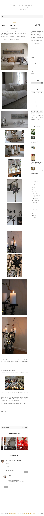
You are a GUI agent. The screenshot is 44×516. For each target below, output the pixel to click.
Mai (34, 204)
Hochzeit (32, 103)
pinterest (32, 73)
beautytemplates (12, 513)
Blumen (37, 94)
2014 (33, 213)
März (34, 206)
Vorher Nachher (34, 115)
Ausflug (37, 92)
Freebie (38, 98)
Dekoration (33, 98)
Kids (32, 107)
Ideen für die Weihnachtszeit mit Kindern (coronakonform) (37, 163)
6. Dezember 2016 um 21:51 (10, 461)
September (35, 200)
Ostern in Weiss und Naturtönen (7, 448)
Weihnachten (40, 115)
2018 (33, 187)
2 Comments (3, 424)
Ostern (41, 109)
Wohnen (41, 117)
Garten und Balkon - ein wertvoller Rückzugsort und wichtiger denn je (36, 141)
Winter (37, 117)
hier (15, 38)
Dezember (35, 193)
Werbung (32, 117)
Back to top (39, 513)
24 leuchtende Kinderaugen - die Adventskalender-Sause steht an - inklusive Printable (37, 172)
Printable (33, 111)
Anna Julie (38, 28)
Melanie (42, 28)
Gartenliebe (38, 129)
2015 (33, 211)
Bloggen (32, 94)
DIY (40, 96)
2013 (33, 215)
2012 (33, 217)
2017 (33, 189)
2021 (33, 184)
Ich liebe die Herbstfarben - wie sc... (21, 448)
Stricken (37, 113)
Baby (41, 92)
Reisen (37, 111)
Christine (14, 22)
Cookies (37, 96)
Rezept (41, 111)
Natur (38, 109)
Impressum (34, 513)
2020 (33, 186)
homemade (38, 119)
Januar (34, 209)
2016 (33, 191)
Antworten (26, 471)
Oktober (34, 198)
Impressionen (33, 105)
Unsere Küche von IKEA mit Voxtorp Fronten (36, 150)
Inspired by (39, 105)
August (34, 202)
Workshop (33, 119)
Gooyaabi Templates (27, 513)
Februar (34, 208)
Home (37, 103)
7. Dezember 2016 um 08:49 (12, 477)
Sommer (32, 113)
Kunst (35, 107)
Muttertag (33, 109)
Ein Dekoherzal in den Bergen (14, 460)
